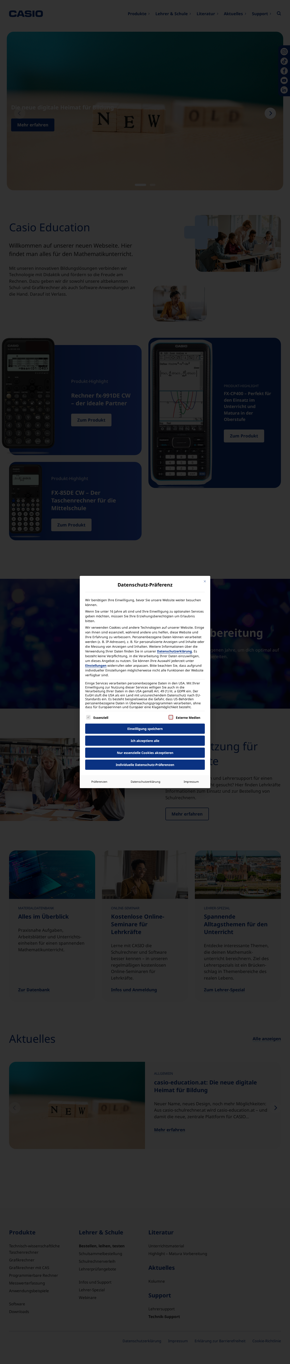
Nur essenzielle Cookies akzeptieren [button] (145, 753)
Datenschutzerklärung (174, 651)
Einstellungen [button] (95, 665)
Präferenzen (99, 782)
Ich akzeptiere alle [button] (145, 741)
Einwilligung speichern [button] (145, 729)
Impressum (191, 782)
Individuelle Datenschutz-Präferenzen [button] (145, 765)
